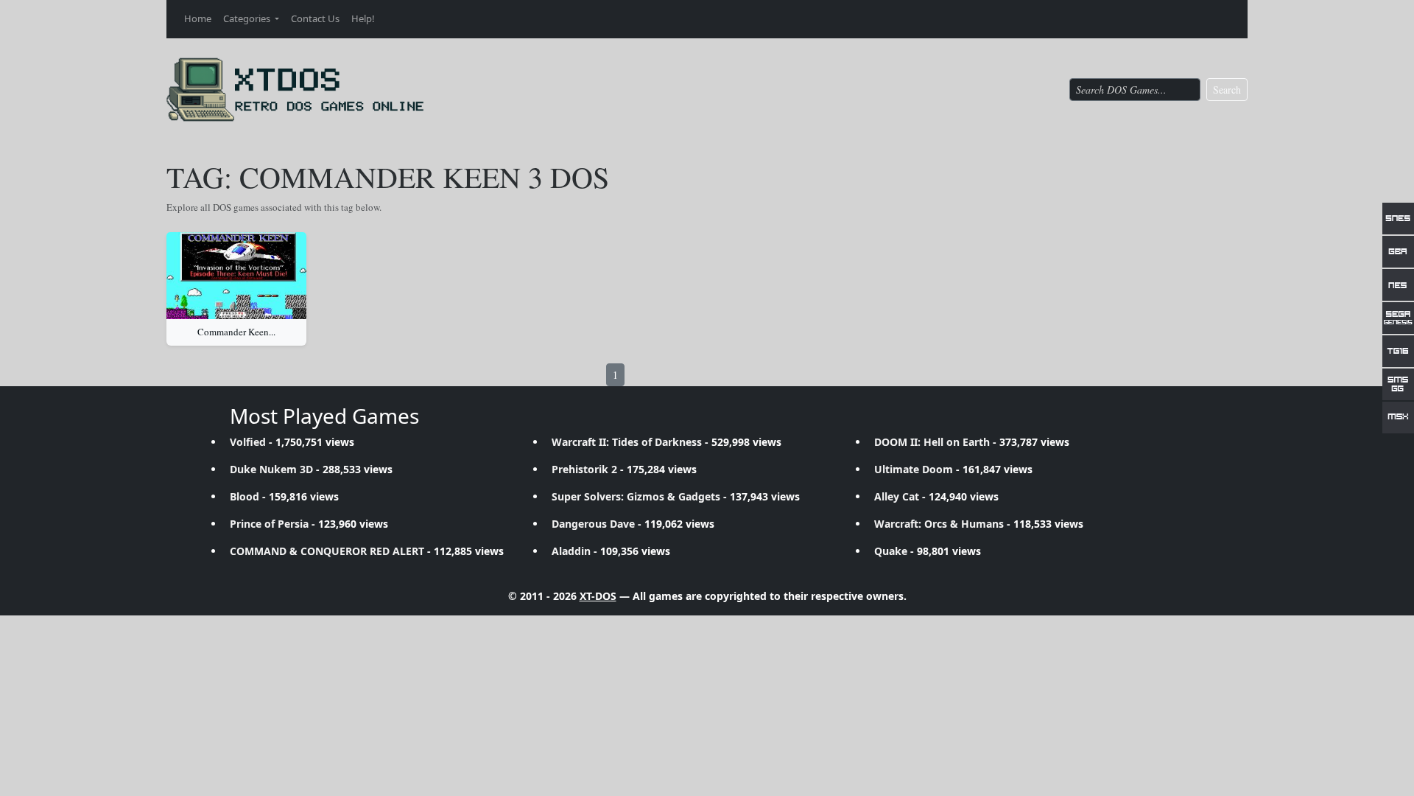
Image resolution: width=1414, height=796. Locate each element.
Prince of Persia (269, 524)
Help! (363, 18)
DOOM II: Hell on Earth (932, 442)
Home (197, 18)
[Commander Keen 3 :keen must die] (236, 275)
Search (1227, 90)
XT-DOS (598, 596)
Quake (890, 551)
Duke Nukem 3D (271, 469)
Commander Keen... (236, 331)
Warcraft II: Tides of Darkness (627, 442)
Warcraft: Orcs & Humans (939, 524)
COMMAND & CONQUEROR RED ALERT (327, 551)
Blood (244, 496)
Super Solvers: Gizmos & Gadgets (636, 496)
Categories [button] (247, 18)
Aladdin (571, 551)
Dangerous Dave (593, 524)
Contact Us (315, 18)
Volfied (248, 442)
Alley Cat (896, 496)
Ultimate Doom (913, 469)
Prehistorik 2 (584, 469)
